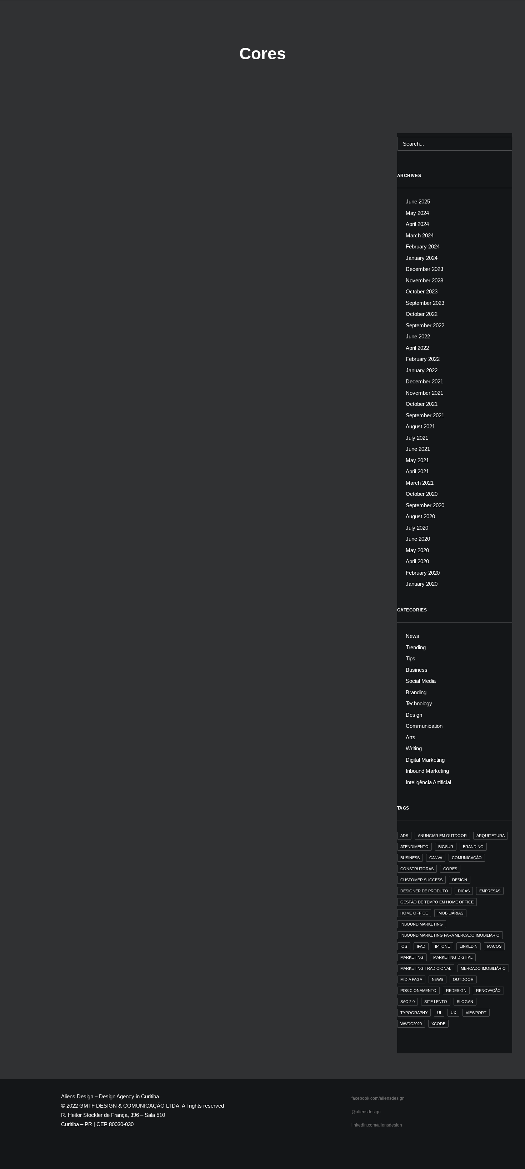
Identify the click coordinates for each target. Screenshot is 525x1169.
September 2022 (425, 325)
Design (414, 715)
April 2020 (417, 561)
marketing (412, 957)
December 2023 (424, 269)
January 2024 (422, 258)
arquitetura (490, 835)
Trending (48, 150)
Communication (424, 726)
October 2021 (422, 404)
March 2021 (420, 483)
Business (417, 670)
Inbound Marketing (427, 771)
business (410, 858)
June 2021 (418, 449)
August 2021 (420, 426)
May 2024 (417, 213)
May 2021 (417, 460)
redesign (456, 990)
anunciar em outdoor (442, 835)
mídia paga (411, 979)
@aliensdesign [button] (366, 1111)
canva (435, 858)
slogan (465, 1001)
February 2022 (423, 359)
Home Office (414, 913)
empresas (489, 891)
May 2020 (417, 550)
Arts (410, 737)
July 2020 (417, 528)
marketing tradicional (425, 968)
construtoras (417, 869)
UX (453, 1013)
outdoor (463, 979)
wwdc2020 (411, 1024)
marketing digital (452, 957)
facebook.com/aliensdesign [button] (378, 1098)
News (32, 150)
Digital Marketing (425, 760)
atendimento (414, 847)
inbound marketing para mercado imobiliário (450, 935)
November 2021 (424, 393)
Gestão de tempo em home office (437, 902)
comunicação (467, 858)
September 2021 (425, 415)
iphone (442, 946)
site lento (435, 1001)
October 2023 (422, 291)
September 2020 (425, 505)
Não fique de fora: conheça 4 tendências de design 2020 (105, 161)
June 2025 (418, 201)
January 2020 (422, 584)
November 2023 (424, 280)
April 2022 (417, 348)
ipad (421, 946)
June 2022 (418, 336)
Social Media (421, 681)
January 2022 (422, 370)
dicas (464, 891)
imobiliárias (450, 913)
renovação (488, 990)
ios (403, 946)
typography (414, 1013)
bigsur (445, 847)
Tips (410, 658)
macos (494, 946)
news (437, 979)
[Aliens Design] (25, 24)
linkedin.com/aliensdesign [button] (376, 1125)
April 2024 (417, 224)
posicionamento (418, 990)
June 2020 (418, 539)
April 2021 (417, 471)
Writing (414, 748)
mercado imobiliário (483, 968)
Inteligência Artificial (428, 782)
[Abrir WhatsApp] (507, 1151)
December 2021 (424, 381)
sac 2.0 (407, 1001)
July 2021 (417, 438)
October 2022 (422, 314)
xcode (438, 1024)
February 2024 (423, 246)
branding (473, 847)
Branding (416, 692)
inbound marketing (421, 924)
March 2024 (420, 235)
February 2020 (423, 573)
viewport (476, 1013)
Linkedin (469, 946)
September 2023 (425, 303)
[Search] (454, 144)
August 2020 (420, 516)
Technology (419, 703)
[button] (508, 24)
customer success (421, 880)
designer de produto (424, 891)
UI (439, 1013)
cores (450, 869)
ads (404, 835)
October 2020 (422, 494)
